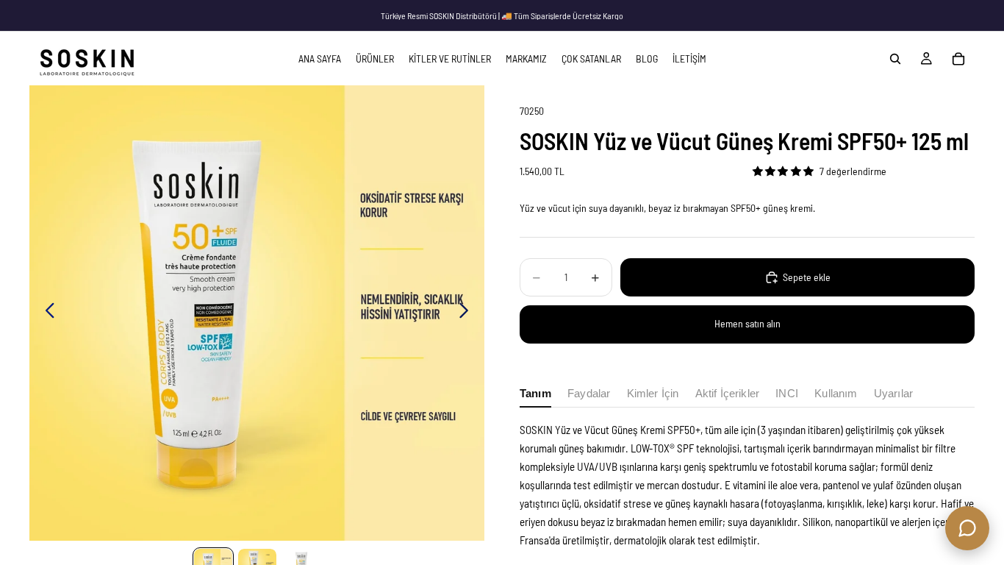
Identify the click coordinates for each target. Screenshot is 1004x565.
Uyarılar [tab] (893, 393)
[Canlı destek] (967, 528)
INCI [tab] (786, 393)
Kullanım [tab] (835, 393)
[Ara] (895, 59)
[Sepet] (958, 59)
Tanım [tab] (535, 393)
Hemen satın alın (747, 323)
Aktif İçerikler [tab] (727, 393)
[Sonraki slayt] (467, 313)
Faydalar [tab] (588, 393)
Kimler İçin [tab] (653, 393)
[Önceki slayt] (45, 313)
